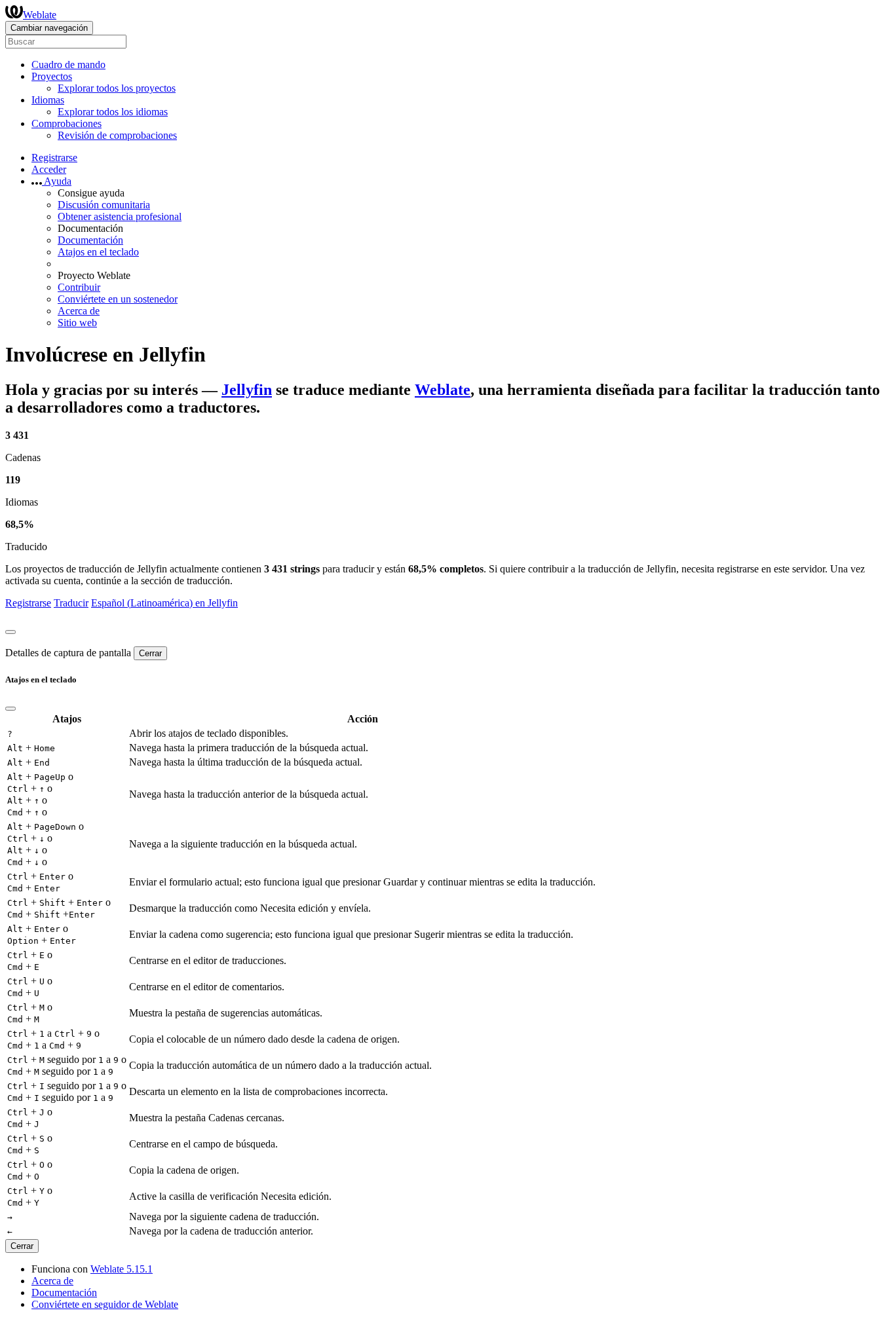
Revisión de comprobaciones (117, 135)
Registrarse (54, 157)
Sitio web (77, 322)
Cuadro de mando (68, 64)
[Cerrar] (10, 632)
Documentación (90, 240)
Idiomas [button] (47, 99)
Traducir (71, 602)
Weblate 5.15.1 (121, 1268)
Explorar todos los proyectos (117, 88)
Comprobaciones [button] (66, 123)
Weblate (39, 14)
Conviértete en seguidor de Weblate (104, 1304)
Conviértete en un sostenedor (118, 299)
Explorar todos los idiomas (113, 111)
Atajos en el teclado (98, 251)
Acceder (48, 169)
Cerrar (150, 653)
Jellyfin (246, 389)
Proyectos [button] (51, 76)
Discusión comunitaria (104, 204)
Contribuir (79, 287)
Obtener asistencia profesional (119, 216)
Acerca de (79, 310)
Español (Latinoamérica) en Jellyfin (164, 602)
